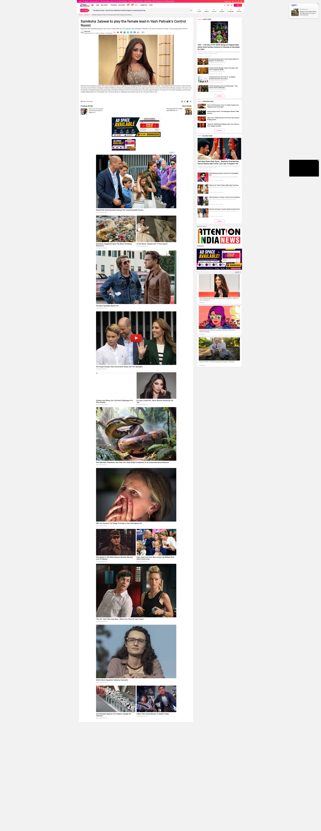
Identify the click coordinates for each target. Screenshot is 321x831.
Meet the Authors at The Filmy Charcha (163, 1)
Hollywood (121, 5)
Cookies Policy (148, 1)
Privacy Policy (139, 1)
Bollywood (104, 5)
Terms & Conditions (122, 1)
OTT (136, 5)
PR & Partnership (105, 1)
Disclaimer (131, 1)
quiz (132, 5)
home (97, 5)
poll (128, 5)
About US (113, 1)
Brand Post (144, 5)
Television (114, 5)
